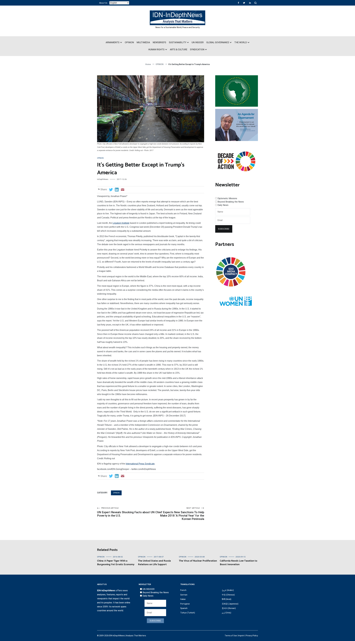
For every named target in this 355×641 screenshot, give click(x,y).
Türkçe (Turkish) (187, 613)
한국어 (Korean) (229, 608)
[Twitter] (244, 3)
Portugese (185, 604)
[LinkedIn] (250, 3)
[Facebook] (238, 3)
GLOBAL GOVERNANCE (217, 42)
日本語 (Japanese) (230, 604)
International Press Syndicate (140, 464)
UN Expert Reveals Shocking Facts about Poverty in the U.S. (123, 512)
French (183, 590)
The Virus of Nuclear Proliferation (198, 561)
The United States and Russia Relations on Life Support (154, 562)
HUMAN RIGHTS (156, 49)
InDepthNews (102, 179)
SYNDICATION (197, 49)
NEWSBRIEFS (159, 42)
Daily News (223, 205)
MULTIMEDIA (143, 42)
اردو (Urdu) (226, 613)
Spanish (183, 608)
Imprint (241, 635)
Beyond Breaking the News (231, 201)
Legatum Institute (121, 223)
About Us (103, 3)
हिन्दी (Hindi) (226, 599)
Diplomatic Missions (227, 198)
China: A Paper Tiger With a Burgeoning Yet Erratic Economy (115, 562)
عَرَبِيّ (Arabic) (228, 590)
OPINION (129, 42)
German (183, 595)
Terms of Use (231, 635)
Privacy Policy (252, 635)
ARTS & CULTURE (178, 49)
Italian (183, 599)
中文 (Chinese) (228, 595)
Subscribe (224, 229)
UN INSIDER (198, 42)
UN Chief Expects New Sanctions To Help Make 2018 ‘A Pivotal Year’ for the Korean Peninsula (177, 514)
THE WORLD (240, 42)
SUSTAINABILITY (177, 42)
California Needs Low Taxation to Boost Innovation (238, 562)
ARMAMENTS (112, 42)
